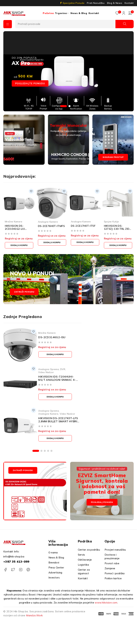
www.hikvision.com (106, 602)
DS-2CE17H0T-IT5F (83, 225)
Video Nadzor (46, 372)
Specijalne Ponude (73, 3)
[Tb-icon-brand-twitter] (13, 570)
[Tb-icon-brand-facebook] (5, 570)
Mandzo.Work (34, 615)
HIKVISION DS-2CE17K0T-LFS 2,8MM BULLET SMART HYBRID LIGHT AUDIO (58, 421)
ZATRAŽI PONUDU (23, 470)
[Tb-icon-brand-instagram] (21, 570)
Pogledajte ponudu (30, 83)
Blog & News (114, 3)
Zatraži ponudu (24, 291)
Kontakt (129, 3)
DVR (62, 369)
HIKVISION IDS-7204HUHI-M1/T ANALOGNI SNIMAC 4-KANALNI (57, 380)
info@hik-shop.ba (13, 556)
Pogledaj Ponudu (102, 502)
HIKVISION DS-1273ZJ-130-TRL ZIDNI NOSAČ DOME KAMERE (118, 230)
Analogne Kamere (48, 221)
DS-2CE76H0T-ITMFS (51, 226)
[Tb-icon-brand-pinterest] (28, 570)
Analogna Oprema (48, 369)
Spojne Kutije (111, 221)
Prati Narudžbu (95, 3)
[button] (19, 245)
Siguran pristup (113, 157)
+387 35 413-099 (16, 561)
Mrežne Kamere (13, 221)
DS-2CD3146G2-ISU (51, 337)
